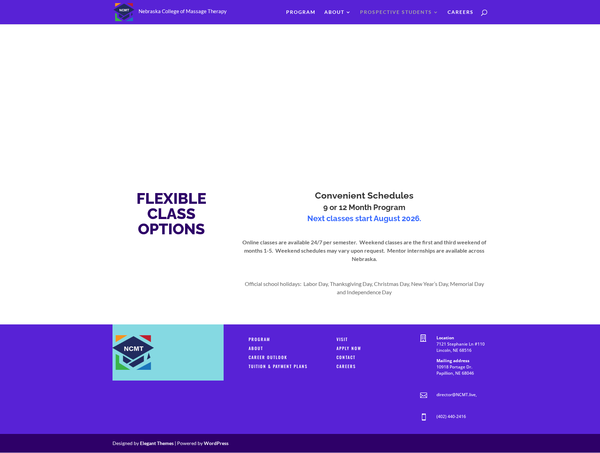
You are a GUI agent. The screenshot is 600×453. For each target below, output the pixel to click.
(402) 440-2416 (451, 416)
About (334, 12)
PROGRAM (259, 339)
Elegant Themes (157, 443)
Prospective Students (396, 12)
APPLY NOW (348, 348)
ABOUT (256, 348)
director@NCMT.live (456, 395)
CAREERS (346, 366)
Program (301, 12)
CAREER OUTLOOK (268, 357)
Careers (461, 12)
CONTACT (346, 357)
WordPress (216, 443)
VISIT (342, 339)
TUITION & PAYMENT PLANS (278, 366)
